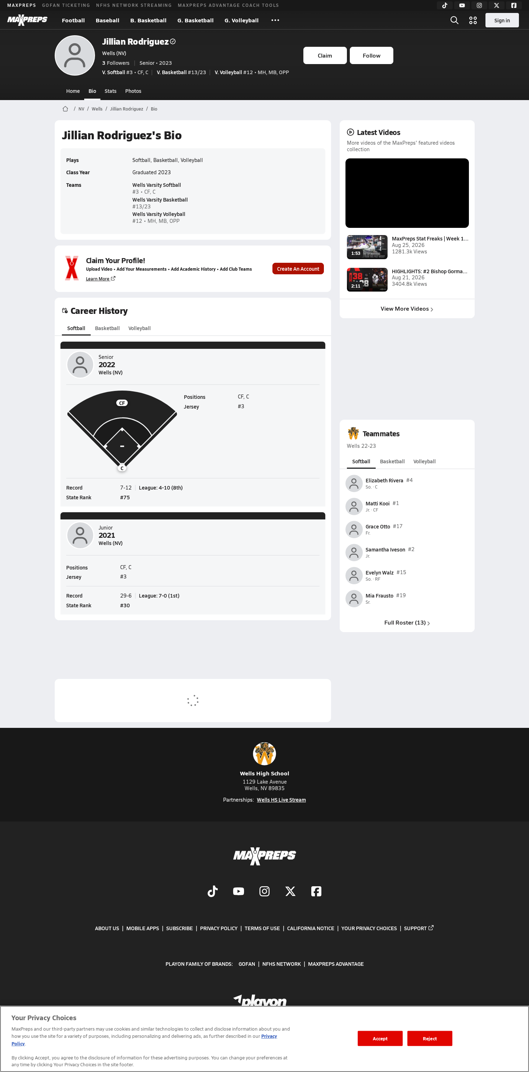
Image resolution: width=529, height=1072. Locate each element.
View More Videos (405, 308)
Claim (325, 55)
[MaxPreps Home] (27, 20)
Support (415, 928)
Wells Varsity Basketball (160, 199)
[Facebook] (514, 5)
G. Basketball (195, 20)
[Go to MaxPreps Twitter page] (290, 892)
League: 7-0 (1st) (159, 595)
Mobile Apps (142, 928)
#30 (125, 605)
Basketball (107, 328)
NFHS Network (281, 963)
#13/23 (181, 72)
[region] (264, 1039)
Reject (430, 1038)
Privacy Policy (219, 928)
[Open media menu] (473, 20)
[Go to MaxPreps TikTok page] (212, 892)
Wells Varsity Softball (156, 184)
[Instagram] (479, 5)
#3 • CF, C (125, 72)
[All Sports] (275, 20)
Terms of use (262, 928)
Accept (380, 1038)
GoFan (247, 963)
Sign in (502, 20)
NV (81, 109)
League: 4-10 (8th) (161, 487)
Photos (133, 90)
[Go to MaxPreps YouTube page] (238, 892)
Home (73, 90)
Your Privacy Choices (369, 928)
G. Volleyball (242, 20)
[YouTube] (462, 5)
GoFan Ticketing (66, 5)
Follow (371, 55)
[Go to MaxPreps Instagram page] (264, 892)
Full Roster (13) (405, 622)
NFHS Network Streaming (134, 5)
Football (73, 20)
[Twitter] (497, 5)
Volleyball (139, 328)
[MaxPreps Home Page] (65, 108)
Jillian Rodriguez (135, 41)
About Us (107, 928)
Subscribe (179, 928)
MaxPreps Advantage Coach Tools (228, 5)
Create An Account (298, 268)
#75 (125, 497)
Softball (76, 328)
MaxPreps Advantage (336, 963)
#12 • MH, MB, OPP (252, 72)
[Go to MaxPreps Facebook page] (316, 892)
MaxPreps (21, 5)
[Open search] (454, 20)
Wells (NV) (114, 53)
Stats (111, 90)
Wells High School (264, 773)
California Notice (310, 928)
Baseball (107, 20)
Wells (97, 109)
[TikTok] (445, 5)
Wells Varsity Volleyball (158, 213)
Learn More (97, 278)
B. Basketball (148, 20)
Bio (92, 90)
